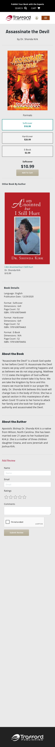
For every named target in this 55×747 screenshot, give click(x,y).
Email (6, 479)
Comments (9, 504)
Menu (45, 18)
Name (7, 467)
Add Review (8, 460)
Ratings (7, 490)
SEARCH (19, 8)
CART (34, 8)
